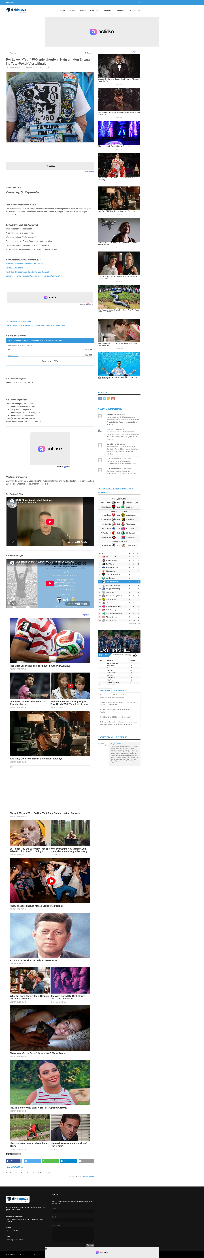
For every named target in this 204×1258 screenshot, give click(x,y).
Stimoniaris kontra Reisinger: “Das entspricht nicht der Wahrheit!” (33, 276)
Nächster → (89, 53)
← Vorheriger (12, 53)
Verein (83, 10)
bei (123, 419)
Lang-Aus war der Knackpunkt (18, 321)
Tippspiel (120, 10)
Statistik (94, 10)
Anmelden (9, 2)
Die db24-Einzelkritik (14, 268)
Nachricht (56, 1226)
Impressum (41, 1255)
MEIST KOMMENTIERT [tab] (120, 690)
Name (54, 1208)
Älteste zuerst (88, 1177)
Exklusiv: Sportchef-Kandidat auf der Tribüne (24, 264)
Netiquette (32, 1255)
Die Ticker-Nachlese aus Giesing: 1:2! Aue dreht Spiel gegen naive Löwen (36, 325)
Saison (72, 10)
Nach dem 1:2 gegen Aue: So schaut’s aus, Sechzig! (27, 272)
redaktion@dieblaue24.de (14, 1240)
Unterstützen (134, 10)
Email (54, 1217)
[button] (14, 1161)
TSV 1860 (17, 1154)
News (62, 10)
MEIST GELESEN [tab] (105, 690)
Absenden (90, 1245)
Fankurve (107, 10)
